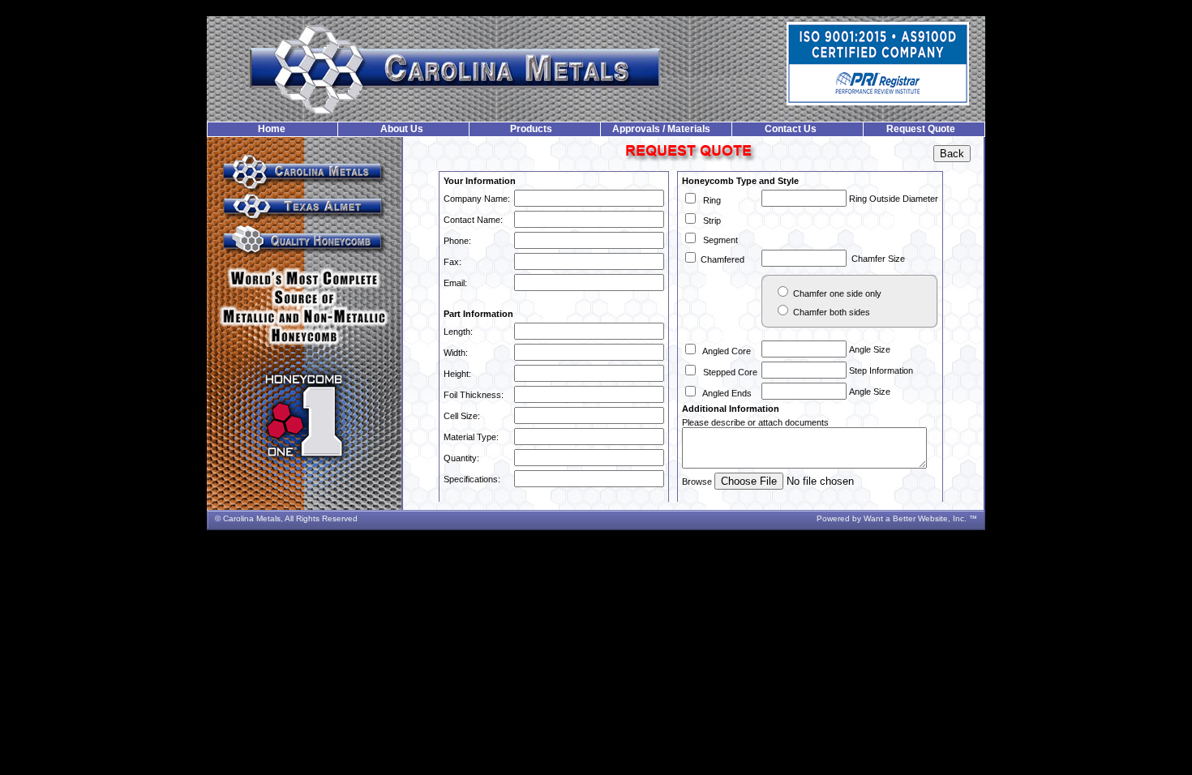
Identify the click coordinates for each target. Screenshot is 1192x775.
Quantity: (461, 458)
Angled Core (724, 351)
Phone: (457, 241)
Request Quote (920, 129)
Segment (718, 240)
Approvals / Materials (661, 129)
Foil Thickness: (474, 395)
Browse (698, 481)
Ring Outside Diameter (892, 198)
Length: (458, 331)
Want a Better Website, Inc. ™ (920, 518)
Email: (455, 283)
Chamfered (721, 259)
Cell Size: (462, 416)
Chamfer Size (876, 258)
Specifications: (472, 479)
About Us (401, 129)
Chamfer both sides (830, 312)
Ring (709, 200)
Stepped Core (727, 372)
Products (531, 129)
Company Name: (477, 198)
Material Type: (471, 437)
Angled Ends (725, 393)
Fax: (452, 262)
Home (271, 129)
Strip (709, 220)
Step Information (880, 370)
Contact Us (791, 129)
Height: (457, 374)
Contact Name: (473, 220)
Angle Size (868, 349)
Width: (456, 353)
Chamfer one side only (836, 293)
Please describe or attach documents (755, 422)
